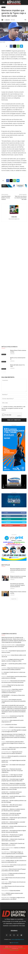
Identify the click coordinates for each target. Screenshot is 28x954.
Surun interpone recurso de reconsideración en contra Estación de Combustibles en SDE (13, 701)
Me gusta (23, 512)
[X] (14, 46)
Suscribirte (22, 525)
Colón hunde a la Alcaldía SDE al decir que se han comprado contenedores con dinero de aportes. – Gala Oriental (14, 707)
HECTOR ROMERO (5, 695)
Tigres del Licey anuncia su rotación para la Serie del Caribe (21, 198)
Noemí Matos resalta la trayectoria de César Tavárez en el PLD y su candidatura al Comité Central (12, 691)
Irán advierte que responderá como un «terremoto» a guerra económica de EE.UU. (17, 585)
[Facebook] (11, 46)
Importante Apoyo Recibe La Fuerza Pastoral (5, 198)
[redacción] (2, 20)
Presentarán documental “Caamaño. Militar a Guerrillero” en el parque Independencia (12, 770)
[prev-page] (2, 372)
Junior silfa (4, 663)
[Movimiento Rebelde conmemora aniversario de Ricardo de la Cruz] (5, 570)
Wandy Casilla (4, 839)
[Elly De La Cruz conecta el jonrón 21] (5, 359)
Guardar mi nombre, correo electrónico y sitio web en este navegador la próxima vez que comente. (13, 408)
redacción (7, 19)
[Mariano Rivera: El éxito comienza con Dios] (5, 352)
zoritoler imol (4, 760)
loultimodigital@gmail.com (17, 939)
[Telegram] (21, 46)
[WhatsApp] (18, 46)
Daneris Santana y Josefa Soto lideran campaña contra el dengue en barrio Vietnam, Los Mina (12, 743)
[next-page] (5, 372)
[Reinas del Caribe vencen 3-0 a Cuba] (5, 367)
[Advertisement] (14, 284)
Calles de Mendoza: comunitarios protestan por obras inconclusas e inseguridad (13, 646)
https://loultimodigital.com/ (14, 218)
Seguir (23, 515)
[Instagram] (10, 935)
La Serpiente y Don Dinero (11, 724)
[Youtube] (21, 935)
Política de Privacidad (14, 950)
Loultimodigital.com (7, 948)
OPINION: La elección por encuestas (17, 727)
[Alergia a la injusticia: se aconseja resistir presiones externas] (5, 578)
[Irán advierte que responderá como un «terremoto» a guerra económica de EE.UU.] (5, 585)
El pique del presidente (15, 890)
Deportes (3, 7)
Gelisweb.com (21, 948)
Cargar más (13, 599)
